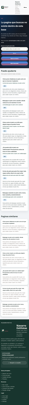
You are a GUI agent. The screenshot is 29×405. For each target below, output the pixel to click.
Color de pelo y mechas (8, 386)
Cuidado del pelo (6, 377)
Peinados (4, 379)
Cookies (4, 399)
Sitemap (4, 401)
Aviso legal (5, 396)
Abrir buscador (15, 63)
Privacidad (5, 397)
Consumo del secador (7, 388)
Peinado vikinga (6, 390)
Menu (25, 7)
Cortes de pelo (6, 375)
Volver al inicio (14, 58)
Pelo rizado (5, 384)
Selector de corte (6, 373)
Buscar (14, 53)
